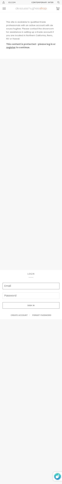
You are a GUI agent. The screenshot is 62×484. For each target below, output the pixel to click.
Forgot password (41, 315)
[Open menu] (7, 8)
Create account (19, 315)
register (11, 47)
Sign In (31, 305)
